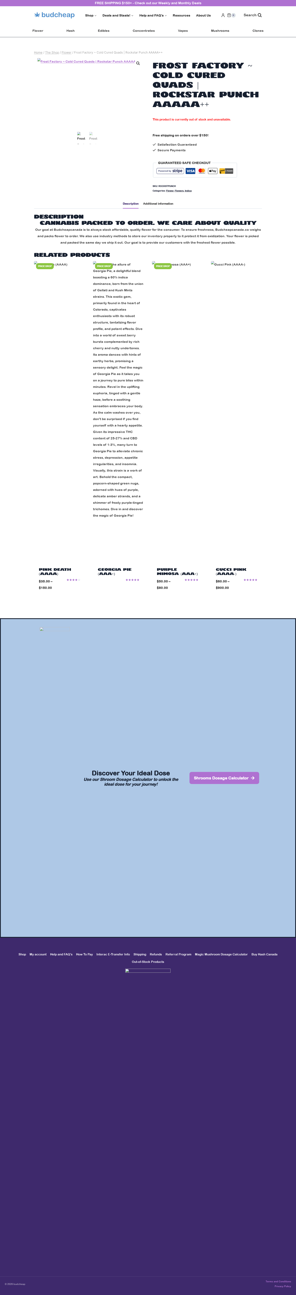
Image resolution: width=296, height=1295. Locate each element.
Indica (188, 190)
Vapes (183, 30)
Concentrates (144, 30)
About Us (203, 15)
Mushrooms (220, 30)
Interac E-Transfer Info (113, 954)
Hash (70, 30)
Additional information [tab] (158, 203)
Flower (37, 30)
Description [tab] (131, 203)
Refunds (156, 954)
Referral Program (178, 954)
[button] (138, 63)
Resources (181, 15)
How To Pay (84, 954)
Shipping (140, 954)
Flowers (179, 190)
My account (38, 954)
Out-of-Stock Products (148, 961)
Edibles (104, 30)
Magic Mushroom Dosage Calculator (221, 954)
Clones (258, 30)
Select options (118, 588)
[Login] (223, 15)
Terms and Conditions (278, 1281)
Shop (22, 954)
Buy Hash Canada (264, 954)
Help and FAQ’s (61, 954)
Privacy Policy (283, 1286)
